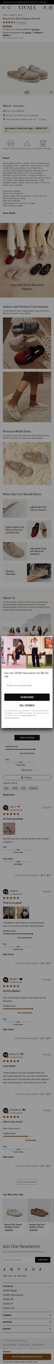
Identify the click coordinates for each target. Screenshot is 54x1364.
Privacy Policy (26, 715)
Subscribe (27, 697)
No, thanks (27, 705)
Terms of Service (11, 717)
